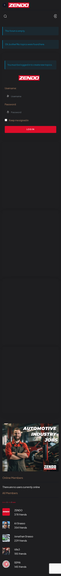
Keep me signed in (19, 120)
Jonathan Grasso (23, 536)
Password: (11, 104)
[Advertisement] (30, 175)
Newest (4, 502)
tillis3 (17, 549)
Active (9, 502)
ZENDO (18, 510)
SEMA (17, 562)
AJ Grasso (19, 523)
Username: (11, 88)
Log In (30, 129)
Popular (14, 502)
